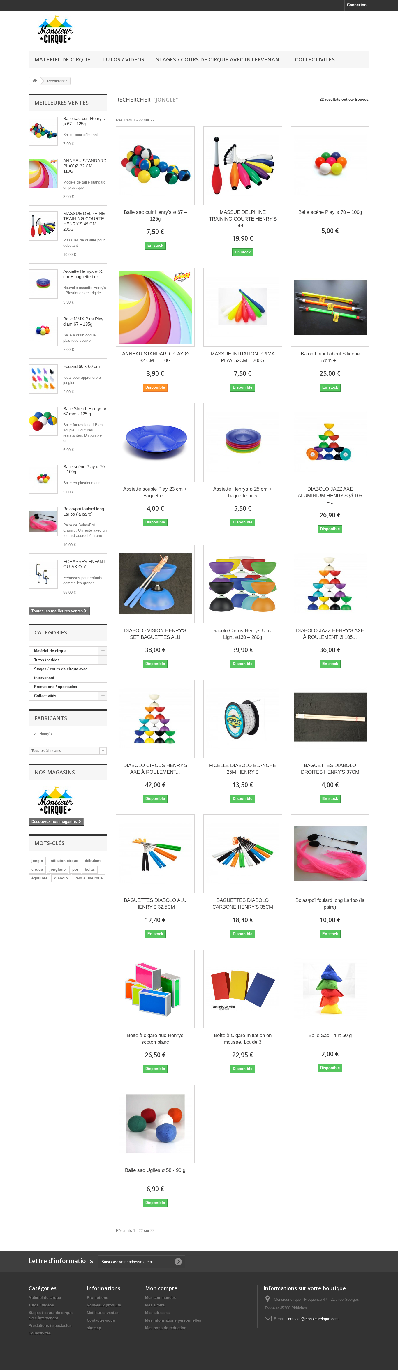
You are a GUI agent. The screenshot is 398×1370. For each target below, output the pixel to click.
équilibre (39, 878)
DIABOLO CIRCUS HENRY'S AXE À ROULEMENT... (155, 769)
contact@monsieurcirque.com (313, 1319)
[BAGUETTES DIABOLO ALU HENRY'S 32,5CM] (155, 853)
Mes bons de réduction (165, 1328)
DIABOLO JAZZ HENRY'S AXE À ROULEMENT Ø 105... (330, 634)
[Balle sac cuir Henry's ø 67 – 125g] (155, 165)
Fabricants (50, 718)
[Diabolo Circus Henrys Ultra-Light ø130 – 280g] (242, 584)
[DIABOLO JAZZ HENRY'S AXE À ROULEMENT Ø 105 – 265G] (330, 584)
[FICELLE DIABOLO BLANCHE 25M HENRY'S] (242, 719)
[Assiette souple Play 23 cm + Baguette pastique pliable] (155, 442)
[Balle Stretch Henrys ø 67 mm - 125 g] (43, 421)
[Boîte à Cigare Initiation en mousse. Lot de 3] (242, 989)
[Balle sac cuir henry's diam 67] (43, 131)
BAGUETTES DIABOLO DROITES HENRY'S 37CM (330, 769)
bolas (90, 869)
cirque (37, 869)
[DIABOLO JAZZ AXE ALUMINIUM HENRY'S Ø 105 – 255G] (330, 442)
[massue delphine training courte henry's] (43, 226)
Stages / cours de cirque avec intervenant (219, 59)
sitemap (94, 1328)
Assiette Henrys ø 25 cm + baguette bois (83, 274)
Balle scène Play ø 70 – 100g (330, 212)
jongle (37, 860)
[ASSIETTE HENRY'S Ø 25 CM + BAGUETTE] (43, 284)
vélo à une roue (89, 878)
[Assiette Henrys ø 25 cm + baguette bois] (242, 442)
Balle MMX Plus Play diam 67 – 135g (83, 321)
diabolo (61, 878)
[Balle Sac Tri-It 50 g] (330, 989)
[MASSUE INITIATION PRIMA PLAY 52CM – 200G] (242, 307)
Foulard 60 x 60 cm (81, 366)
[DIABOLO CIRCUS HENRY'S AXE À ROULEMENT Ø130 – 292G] (155, 719)
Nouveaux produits (104, 1305)
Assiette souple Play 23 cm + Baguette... (155, 492)
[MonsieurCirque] (82, 29)
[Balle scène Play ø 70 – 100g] (330, 165)
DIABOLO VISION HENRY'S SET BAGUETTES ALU (155, 634)
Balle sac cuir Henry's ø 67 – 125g (84, 121)
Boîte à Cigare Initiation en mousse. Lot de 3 (243, 1039)
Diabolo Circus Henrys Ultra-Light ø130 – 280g (242, 634)
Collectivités (315, 59)
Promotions (97, 1297)
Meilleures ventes (61, 102)
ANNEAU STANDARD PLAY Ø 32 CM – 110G (85, 166)
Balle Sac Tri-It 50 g (330, 1035)
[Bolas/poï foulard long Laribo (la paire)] (330, 853)
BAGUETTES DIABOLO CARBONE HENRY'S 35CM (242, 904)
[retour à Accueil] (34, 81)
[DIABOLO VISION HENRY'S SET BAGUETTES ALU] (155, 584)
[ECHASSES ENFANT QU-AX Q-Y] (43, 574)
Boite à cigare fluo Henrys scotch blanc (155, 1039)
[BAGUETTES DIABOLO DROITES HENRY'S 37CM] (330, 719)
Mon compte (161, 1288)
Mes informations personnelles (173, 1320)
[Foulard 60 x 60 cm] (43, 379)
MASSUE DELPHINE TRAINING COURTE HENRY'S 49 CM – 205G (84, 221)
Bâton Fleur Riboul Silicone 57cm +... (330, 357)
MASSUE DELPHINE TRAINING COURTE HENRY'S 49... (243, 218)
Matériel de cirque (62, 59)
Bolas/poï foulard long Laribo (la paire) (83, 511)
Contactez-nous (101, 1320)
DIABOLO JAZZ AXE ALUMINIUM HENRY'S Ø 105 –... (330, 495)
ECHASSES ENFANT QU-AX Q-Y (84, 564)
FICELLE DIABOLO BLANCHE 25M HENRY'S (242, 769)
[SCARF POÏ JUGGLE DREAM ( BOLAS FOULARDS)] (43, 521)
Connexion (357, 5)
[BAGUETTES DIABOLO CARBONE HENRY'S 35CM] (242, 853)
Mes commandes (160, 1297)
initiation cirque (64, 860)
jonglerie (58, 869)
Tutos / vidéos (123, 59)
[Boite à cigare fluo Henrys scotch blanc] (155, 989)
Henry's (45, 733)
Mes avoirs (155, 1305)
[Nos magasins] (68, 800)
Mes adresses (157, 1313)
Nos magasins (54, 772)
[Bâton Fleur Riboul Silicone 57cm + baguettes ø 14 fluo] (330, 307)
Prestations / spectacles (55, 687)
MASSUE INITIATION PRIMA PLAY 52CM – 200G (243, 357)
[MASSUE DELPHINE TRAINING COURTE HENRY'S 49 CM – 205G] (242, 165)
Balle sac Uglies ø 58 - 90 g (155, 1170)
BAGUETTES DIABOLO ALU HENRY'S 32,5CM (155, 904)
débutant (93, 860)
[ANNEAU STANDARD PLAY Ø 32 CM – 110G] (43, 173)
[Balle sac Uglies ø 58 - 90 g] (155, 1123)
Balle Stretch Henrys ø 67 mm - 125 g (84, 411)
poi (75, 869)
